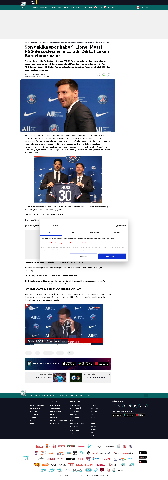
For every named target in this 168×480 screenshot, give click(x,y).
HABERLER (33, 411)
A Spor (27, 42)
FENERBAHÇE (44, 7)
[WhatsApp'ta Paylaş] (104, 75)
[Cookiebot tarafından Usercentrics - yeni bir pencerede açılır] (117, 226)
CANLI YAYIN (111, 7)
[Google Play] (85, 364)
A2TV (92, 435)
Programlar (75, 402)
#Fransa (60, 353)
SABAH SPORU (75, 405)
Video (93, 402)
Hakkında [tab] (117, 232)
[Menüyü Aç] (147, 7)
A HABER (93, 429)
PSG (27, 135)
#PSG (37, 353)
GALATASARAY (56, 7)
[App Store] (69, 364)
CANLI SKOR (34, 414)
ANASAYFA (33, 402)
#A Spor (28, 353)
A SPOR (93, 426)
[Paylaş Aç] (142, 7)
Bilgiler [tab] (73, 232)
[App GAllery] (101, 364)
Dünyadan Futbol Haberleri (39, 42)
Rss (31, 395)
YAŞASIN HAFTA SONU (77, 424)
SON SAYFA (73, 421)
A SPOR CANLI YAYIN (37, 405)
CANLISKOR (33, 2)
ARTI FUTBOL (74, 430)
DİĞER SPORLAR (56, 424)
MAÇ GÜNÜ (74, 427)
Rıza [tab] (50, 233)
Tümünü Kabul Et (112, 256)
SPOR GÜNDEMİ (75, 408)
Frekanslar (46, 395)
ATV (92, 432)
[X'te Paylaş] (99, 75)
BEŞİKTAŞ (34, 7)
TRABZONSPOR (68, 7)
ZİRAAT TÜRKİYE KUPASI (58, 421)
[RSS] (146, 406)
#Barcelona (48, 353)
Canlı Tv (94, 423)
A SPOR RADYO (35, 408)
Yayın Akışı (37, 395)
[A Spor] (23, 5)
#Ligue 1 (70, 353)
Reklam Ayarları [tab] (95, 232)
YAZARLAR (33, 417)
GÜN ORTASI (74, 414)
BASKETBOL (88, 7)
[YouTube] (130, 406)
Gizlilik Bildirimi (71, 395)
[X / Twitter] (119, 406)
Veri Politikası (58, 395)
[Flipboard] (135, 406)
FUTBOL (79, 7)
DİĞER (93, 417)
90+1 (71, 433)
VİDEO (100, 7)
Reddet (55, 225)
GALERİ (32, 421)
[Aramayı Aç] (146, 395)
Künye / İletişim (84, 395)
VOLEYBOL (94, 414)
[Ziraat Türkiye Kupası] (138, 7)
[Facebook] (114, 406)
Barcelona (29, 220)
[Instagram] (124, 406)
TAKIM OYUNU (74, 417)
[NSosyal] (140, 406)
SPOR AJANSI (74, 411)
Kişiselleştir (82, 256)
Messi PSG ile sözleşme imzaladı (47, 341)
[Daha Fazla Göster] (109, 75)
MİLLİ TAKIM (94, 411)
